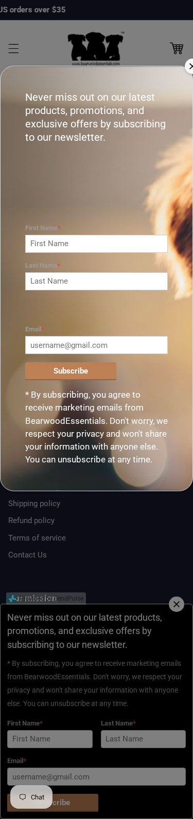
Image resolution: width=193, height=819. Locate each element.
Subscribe (71, 371)
